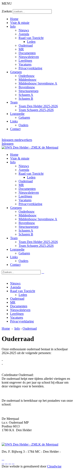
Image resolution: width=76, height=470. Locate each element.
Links (14, 121)
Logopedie (17, 113)
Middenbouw (28, 79)
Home (14, 19)
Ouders (23, 125)
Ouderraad (26, 45)
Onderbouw (27, 76)
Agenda (24, 34)
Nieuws (24, 30)
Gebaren (24, 117)
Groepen (16, 72)
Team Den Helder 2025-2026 (38, 106)
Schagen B (26, 98)
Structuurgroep (28, 91)
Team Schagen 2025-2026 (36, 110)
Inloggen (8, 143)
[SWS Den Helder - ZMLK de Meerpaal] (30, 147)
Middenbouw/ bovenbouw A (38, 83)
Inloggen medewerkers (17, 140)
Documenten (27, 53)
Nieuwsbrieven (29, 57)
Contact (15, 129)
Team (14, 102)
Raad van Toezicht (31, 38)
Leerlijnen (25, 60)
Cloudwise (54, 466)
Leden (31, 41)
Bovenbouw (27, 87)
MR (21, 49)
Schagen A (26, 95)
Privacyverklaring (30, 68)
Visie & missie (19, 22)
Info (13, 26)
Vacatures (25, 64)
